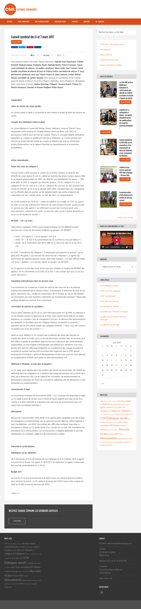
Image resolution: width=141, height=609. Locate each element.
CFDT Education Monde (109, 301)
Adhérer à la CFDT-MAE (109, 60)
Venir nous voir (105, 578)
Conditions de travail (108, 414)
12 (111, 360)
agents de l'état (115, 404)
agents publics (125, 404)
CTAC (131, 414)
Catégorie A (105, 411)
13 (116, 360)
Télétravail (108, 445)
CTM (103, 418)
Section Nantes (114, 442)
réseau (120, 439)
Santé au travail (104, 442)
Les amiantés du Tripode (109, 306)
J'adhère (17, 521)
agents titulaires (106, 407)
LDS (111, 425)
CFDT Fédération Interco (109, 286)
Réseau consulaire (128, 438)
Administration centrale (110, 401)
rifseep (121, 434)
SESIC (121, 442)
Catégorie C (126, 411)
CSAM (127, 414)
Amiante (116, 407)
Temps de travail (30, 584)
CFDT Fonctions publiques (110, 291)
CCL (101, 414)
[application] (116, 240)
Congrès (117, 414)
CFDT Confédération (108, 296)
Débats (102, 422)
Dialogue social (116, 418)
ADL (101, 401)
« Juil (102, 383)
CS (19, 493)
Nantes (116, 425)
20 (117, 365)
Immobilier (104, 425)
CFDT (10, 9)
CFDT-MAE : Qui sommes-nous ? (112, 44)
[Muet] (127, 247)
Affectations (121, 401)
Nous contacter (106, 55)
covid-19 (122, 414)
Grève (125, 422)
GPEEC (120, 422)
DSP (129, 418)
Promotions (115, 430)
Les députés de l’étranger (110, 325)
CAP (124, 407)
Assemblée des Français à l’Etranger (114, 312)
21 (121, 365)
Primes (109, 430)
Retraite (111, 434)
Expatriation (108, 422)
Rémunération (108, 438)
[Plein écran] (130, 247)
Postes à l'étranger (11, 571)
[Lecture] (103, 247)
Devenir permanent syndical (111, 65)
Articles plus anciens (125, 218)
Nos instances (105, 50)
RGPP (117, 434)
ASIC (120, 407)
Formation (115, 422)
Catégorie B (115, 411)
